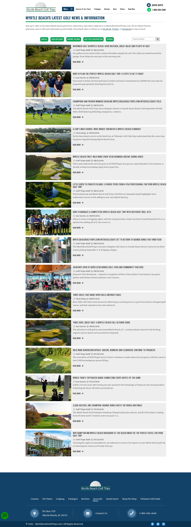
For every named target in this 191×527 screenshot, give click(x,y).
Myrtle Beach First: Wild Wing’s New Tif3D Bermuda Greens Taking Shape (108, 156)
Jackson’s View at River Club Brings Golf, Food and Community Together (108, 267)
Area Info (97, 499)
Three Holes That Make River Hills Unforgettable (97, 294)
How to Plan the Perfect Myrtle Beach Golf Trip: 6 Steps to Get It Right (108, 73)
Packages (97, 9)
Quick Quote (157, 5)
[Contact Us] (34, 513)
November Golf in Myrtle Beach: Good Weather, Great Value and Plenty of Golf (111, 46)
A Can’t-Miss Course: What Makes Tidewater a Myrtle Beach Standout (107, 129)
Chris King (81, 133)
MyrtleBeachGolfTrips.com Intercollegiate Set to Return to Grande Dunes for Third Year (117, 239)
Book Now (131, 9)
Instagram (126, 29)
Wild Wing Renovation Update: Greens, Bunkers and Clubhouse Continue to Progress (114, 350)
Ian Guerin (81, 78)
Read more (77, 62)
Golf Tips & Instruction (93, 39)
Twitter (115, 29)
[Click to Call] (131, 513)
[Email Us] (87, 513)
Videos (122, 9)
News (115, 9)
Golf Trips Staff (83, 50)
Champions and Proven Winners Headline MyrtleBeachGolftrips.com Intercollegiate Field (117, 101)
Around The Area (73, 39)
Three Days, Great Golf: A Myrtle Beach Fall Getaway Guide (101, 322)
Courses (35, 499)
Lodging (60, 499)
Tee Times (47, 499)
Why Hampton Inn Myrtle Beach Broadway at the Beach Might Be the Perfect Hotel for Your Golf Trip (118, 434)
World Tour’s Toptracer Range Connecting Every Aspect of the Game (107, 377)
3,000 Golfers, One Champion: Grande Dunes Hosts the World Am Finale (107, 405)
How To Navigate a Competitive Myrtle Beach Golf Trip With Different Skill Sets (112, 212)
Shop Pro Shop (129, 499)
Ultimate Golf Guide (150, 499)
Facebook (107, 29)
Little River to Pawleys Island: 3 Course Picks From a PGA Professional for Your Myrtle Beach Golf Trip (119, 185)
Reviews (107, 9)
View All (44, 39)
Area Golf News (57, 39)
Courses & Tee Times (83, 9)
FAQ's (95, 501)
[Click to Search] (157, 39)
